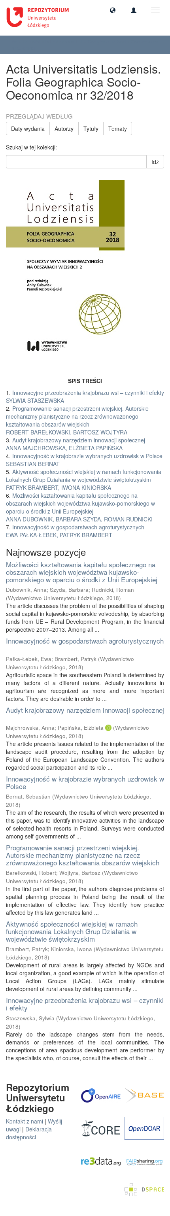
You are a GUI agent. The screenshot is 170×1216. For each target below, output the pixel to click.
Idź (155, 162)
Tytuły (90, 128)
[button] (113, 10)
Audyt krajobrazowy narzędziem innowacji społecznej (85, 710)
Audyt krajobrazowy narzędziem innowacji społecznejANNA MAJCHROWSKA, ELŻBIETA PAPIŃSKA (75, 444)
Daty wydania (28, 128)
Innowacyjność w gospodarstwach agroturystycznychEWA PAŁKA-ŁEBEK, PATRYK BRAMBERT (75, 531)
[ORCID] (108, 727)
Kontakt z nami (24, 1121)
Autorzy (64, 128)
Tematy (117, 128)
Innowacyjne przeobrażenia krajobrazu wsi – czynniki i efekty (85, 1003)
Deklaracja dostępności (29, 1133)
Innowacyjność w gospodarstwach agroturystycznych (85, 641)
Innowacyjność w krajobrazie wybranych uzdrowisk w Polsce (85, 782)
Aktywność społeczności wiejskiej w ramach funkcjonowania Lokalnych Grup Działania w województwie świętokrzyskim (72, 931)
